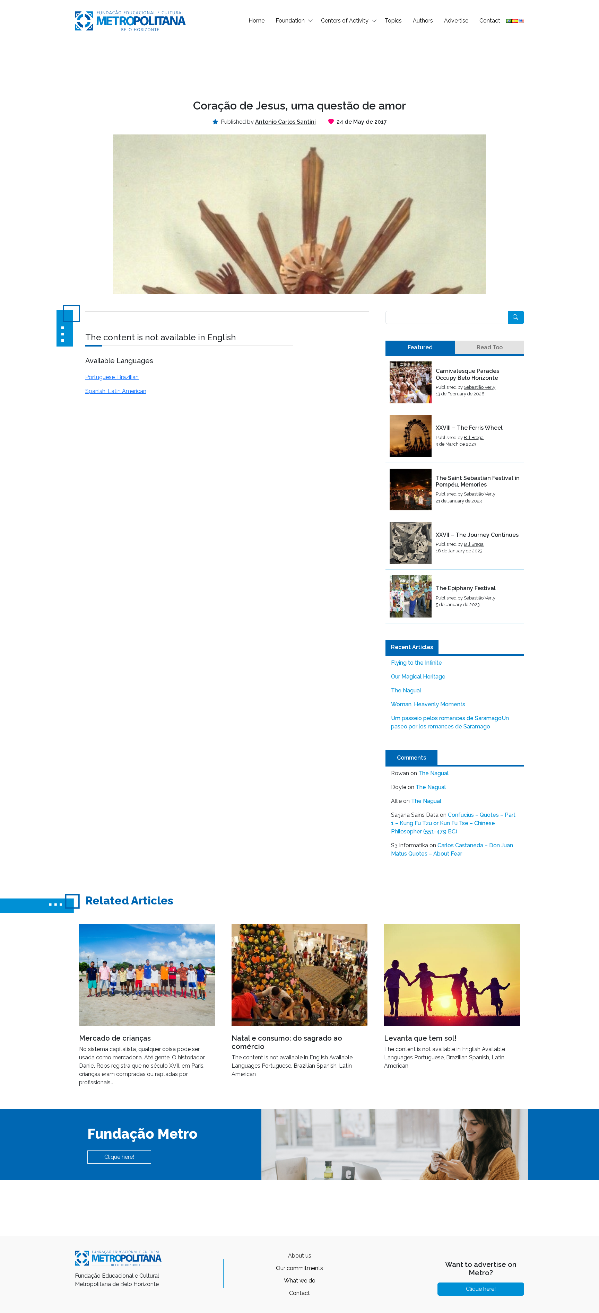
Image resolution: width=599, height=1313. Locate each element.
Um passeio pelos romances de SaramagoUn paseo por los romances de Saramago (450, 722)
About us (299, 1255)
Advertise (456, 20)
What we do (299, 1280)
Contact (489, 20)
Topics (393, 20)
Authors (423, 20)
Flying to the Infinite (416, 662)
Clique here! (119, 1157)
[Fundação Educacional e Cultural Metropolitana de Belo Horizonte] (130, 20)
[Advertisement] (299, 64)
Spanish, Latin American (115, 391)
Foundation (290, 20)
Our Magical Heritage (418, 676)
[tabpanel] (454, 492)
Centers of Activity (344, 20)
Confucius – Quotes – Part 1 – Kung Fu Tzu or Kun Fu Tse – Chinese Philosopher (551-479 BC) (453, 823)
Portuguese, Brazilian (112, 377)
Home (256, 20)
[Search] (516, 317)
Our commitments (299, 1268)
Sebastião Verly (479, 387)
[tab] (420, 347)
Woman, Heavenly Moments (428, 704)
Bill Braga (474, 437)
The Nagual (406, 690)
